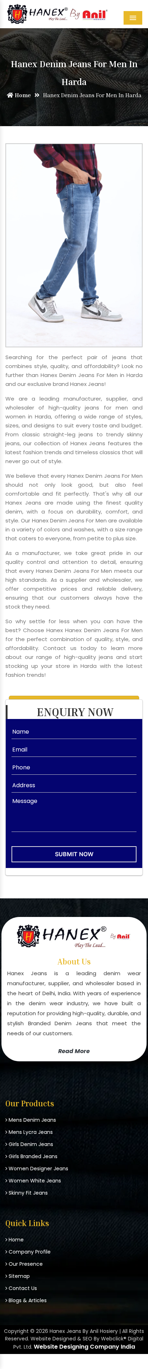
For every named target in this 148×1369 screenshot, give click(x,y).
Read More (74, 1051)
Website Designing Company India (84, 1347)
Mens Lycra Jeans (30, 1131)
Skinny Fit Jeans (27, 1192)
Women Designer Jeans (37, 1168)
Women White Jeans (34, 1180)
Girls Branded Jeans (32, 1156)
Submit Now (74, 854)
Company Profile (29, 1251)
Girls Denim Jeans (30, 1143)
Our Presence (25, 1263)
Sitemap (18, 1275)
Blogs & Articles (27, 1300)
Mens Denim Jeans (31, 1119)
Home (22, 95)
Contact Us (22, 1287)
